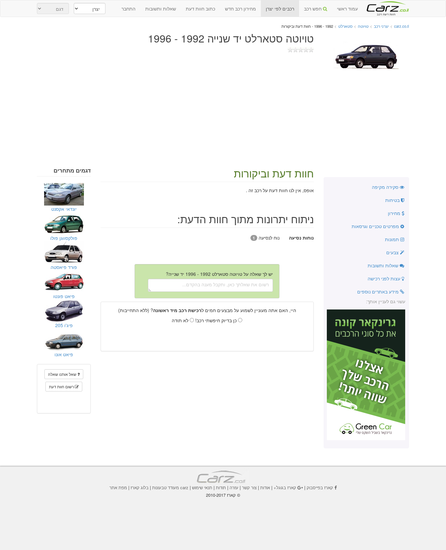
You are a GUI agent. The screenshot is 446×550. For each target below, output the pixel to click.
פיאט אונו (64, 354)
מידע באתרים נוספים (378, 291)
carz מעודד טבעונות (170, 487)
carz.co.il (401, 26)
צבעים (393, 252)
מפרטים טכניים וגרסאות (376, 226)
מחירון (395, 213)
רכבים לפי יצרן (280, 8)
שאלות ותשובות (160, 8)
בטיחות (393, 200)
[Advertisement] (223, 118)
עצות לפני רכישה (385, 278)
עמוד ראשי (347, 8)
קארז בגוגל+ (284, 487)
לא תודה (181, 320)
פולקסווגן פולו (63, 238)
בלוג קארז (140, 487)
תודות (221, 487)
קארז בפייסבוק (319, 487)
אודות (265, 487)
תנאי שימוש (202, 487)
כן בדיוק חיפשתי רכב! (216, 320)
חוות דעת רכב (386, 6)
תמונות (392, 239)
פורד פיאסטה (64, 267)
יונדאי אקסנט (64, 209)
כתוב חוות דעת (200, 8)
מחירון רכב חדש (240, 8)
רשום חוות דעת (62, 386)
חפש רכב (313, 8)
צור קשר (249, 487)
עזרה (234, 487)
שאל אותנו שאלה (62, 374)
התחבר (128, 8)
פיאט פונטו (64, 296)
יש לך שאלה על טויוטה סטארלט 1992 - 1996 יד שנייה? (219, 274)
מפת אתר (118, 487)
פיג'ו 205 (64, 325)
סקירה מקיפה (386, 187)
